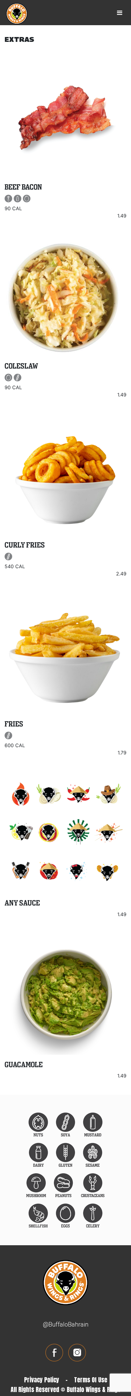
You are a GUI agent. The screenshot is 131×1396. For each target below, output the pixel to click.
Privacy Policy (41, 1379)
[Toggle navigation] (119, 12)
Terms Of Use (90, 1379)
